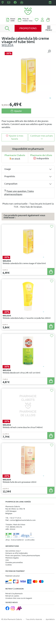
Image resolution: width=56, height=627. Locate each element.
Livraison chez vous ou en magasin (18, 598)
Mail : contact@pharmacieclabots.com (20, 520)
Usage (7, 169)
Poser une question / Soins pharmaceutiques (19, 193)
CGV (7, 560)
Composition (10, 184)
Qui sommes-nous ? (13, 551)
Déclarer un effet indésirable (16, 553)
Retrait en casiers (12, 596)
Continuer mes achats (41, 136)
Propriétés (9, 176)
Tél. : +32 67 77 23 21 (13, 518)
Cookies (8, 565)
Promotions (28, 29)
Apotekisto (50, 619)
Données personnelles (14, 563)
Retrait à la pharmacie (14, 593)
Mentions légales (12, 558)
